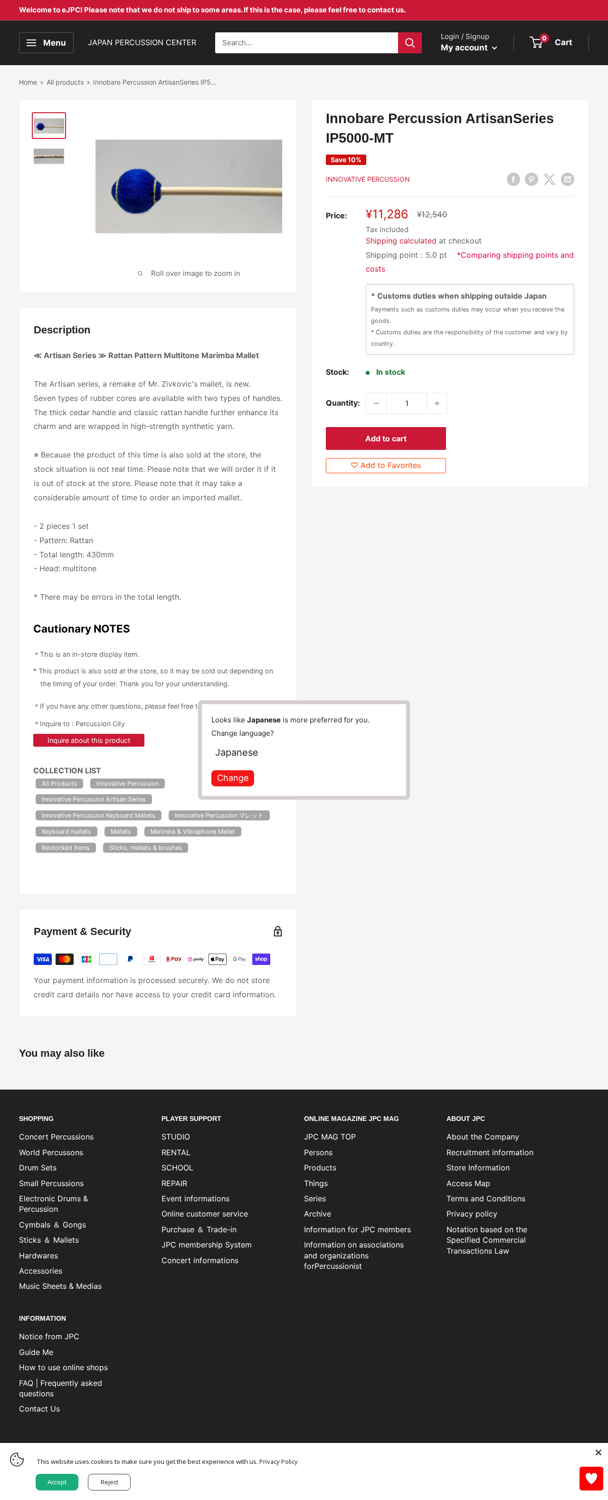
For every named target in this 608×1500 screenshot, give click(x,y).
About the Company (482, 1136)
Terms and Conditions (485, 1198)
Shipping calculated (401, 240)
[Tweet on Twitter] (549, 179)
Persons (318, 1152)
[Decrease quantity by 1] (376, 403)
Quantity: (343, 403)
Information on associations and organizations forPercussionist (354, 1255)
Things (316, 1183)
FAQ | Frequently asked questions (60, 1388)
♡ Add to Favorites (386, 465)
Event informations (195, 1198)
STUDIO (176, 1136)
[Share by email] (567, 179)
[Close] (598, 1452)
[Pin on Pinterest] (531, 179)
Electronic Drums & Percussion (53, 1204)
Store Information (478, 1167)
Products (320, 1167)
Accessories (40, 1271)
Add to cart (386, 438)
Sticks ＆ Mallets (49, 1240)
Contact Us (39, 1408)
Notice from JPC (49, 1336)
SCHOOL (177, 1167)
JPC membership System (207, 1244)
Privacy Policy (278, 1461)
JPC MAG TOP (330, 1136)
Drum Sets (38, 1167)
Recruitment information (489, 1152)
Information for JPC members (357, 1229)
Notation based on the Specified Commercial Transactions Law (486, 1240)
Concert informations (200, 1260)
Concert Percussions (56, 1136)
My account (465, 47)
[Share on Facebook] (513, 179)
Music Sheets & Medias (60, 1286)
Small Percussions (51, 1183)
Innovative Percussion (368, 179)
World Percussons (51, 1152)
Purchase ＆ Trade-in (199, 1229)
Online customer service (205, 1213)
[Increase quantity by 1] (437, 403)
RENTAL (176, 1152)
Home (28, 82)
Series (315, 1198)
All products (65, 82)
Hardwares (38, 1255)
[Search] (410, 42)
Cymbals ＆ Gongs (52, 1224)
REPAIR (174, 1183)
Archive (317, 1213)
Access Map (468, 1183)
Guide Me (36, 1352)
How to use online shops (63, 1367)
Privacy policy (471, 1213)
